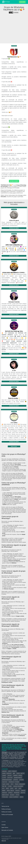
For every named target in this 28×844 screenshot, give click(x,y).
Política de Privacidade (7, 814)
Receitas (23, 792)
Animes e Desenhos (6, 773)
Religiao (12, 794)
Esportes (15, 779)
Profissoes (16, 792)
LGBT (16, 788)
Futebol (10, 786)
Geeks (7, 788)
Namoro (23, 790)
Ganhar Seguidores (18, 786)
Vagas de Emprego (13, 797)
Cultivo (4, 777)
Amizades (4, 771)
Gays (3, 788)
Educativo (9, 777)
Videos (21, 797)
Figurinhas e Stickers (14, 782)
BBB (14, 773)
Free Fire (4, 786)
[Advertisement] (14, 28)
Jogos (11, 788)
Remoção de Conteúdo (7, 830)
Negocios (4, 792)
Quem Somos (5, 827)
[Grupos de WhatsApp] (3, 2)
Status (17, 794)
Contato (4, 824)
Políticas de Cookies (7, 811)
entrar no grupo (14, 181)
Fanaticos (4, 782)
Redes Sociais (5, 794)
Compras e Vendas (17, 775)
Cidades (4, 775)
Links (19, 788)
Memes (3, 790)
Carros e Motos (20, 773)
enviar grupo (22, 1)
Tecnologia (5, 797)
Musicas (17, 790)
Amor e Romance (12, 771)
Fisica (12, 784)
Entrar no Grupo (14, 228)
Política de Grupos (6, 809)
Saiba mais (4, 840)
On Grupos (7, 1)
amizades (16, 12)
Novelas (10, 792)
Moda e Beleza (10, 790)
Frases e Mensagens (20, 784)
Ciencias (9, 775)
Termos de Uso (5, 806)
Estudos (21, 779)
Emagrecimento (18, 777)
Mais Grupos (14, 446)
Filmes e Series (5, 784)
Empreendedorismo (7, 779)
